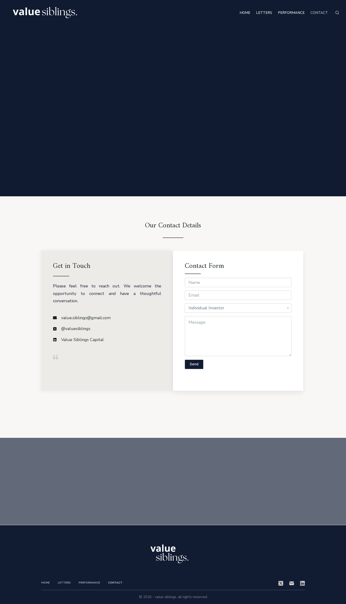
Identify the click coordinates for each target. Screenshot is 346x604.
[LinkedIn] (302, 583)
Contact (319, 12)
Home (245, 12)
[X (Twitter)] (280, 583)
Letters (264, 12)
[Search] (337, 12)
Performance (291, 12)
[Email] (291, 583)
